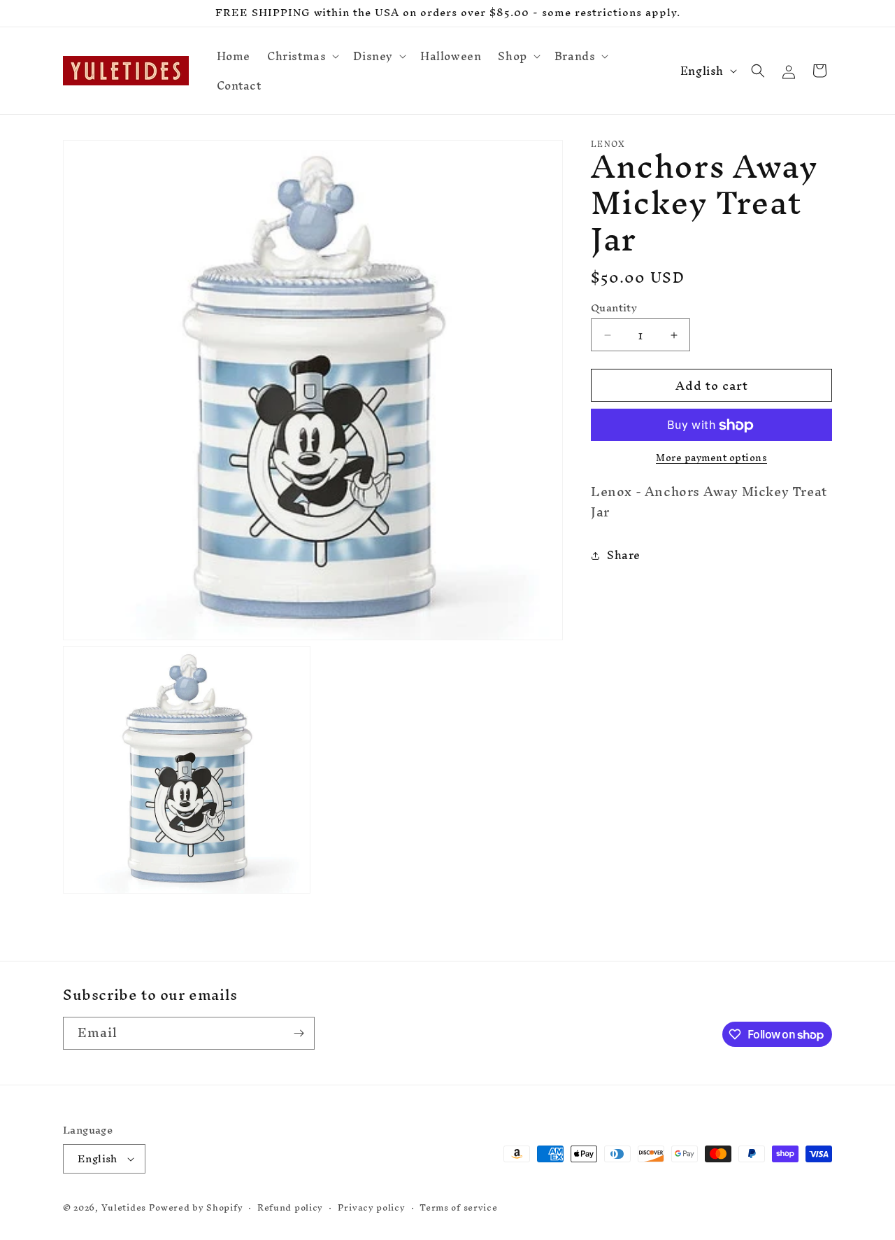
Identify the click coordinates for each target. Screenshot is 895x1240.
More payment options (711, 459)
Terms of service (458, 1208)
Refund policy (290, 1208)
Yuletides (123, 1207)
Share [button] (623, 555)
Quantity (614, 308)
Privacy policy (372, 1208)
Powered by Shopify (196, 1207)
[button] (302, 56)
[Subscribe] (298, 1033)
